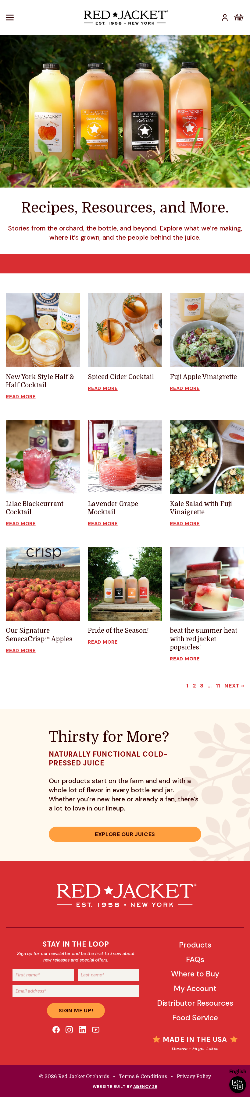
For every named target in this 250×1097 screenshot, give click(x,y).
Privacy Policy (194, 1076)
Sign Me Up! (76, 1010)
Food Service (195, 1018)
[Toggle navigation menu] (42, 17)
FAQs (195, 960)
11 (218, 685)
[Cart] (239, 17)
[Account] (225, 17)
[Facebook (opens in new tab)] (56, 1029)
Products (195, 945)
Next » (234, 685)
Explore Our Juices (125, 834)
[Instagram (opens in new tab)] (69, 1029)
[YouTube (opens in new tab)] (95, 1029)
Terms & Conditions (143, 1076)
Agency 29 (145, 1086)
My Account (195, 988)
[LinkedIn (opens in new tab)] (82, 1029)
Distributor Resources (195, 1003)
